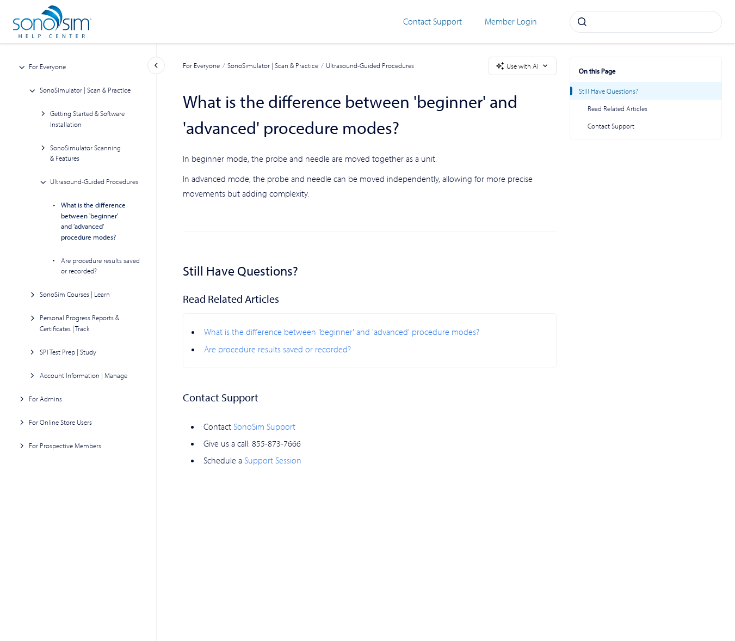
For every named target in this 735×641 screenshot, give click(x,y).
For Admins (45, 398)
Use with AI (523, 66)
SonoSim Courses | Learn (75, 294)
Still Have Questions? (608, 91)
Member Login (511, 21)
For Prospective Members (65, 445)
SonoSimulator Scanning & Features (85, 153)
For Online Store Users (60, 422)
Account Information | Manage (83, 375)
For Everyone (47, 67)
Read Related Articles (617, 108)
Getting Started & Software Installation (87, 119)
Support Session (272, 460)
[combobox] (645, 21)
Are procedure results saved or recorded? (100, 266)
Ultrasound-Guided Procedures (94, 182)
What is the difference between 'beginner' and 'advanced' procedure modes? (93, 221)
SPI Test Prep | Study (68, 351)
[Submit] (582, 21)
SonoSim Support (264, 426)
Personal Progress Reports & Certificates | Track (79, 323)
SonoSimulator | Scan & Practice (85, 90)
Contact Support (432, 21)
